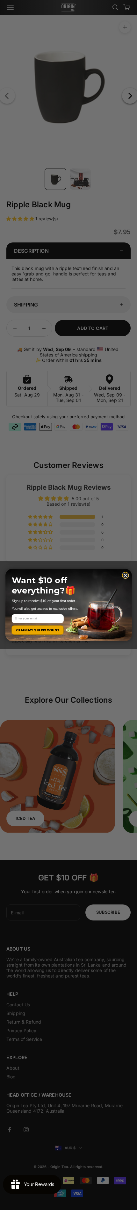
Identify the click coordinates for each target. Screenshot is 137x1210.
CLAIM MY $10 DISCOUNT (37, 629)
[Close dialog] (125, 575)
